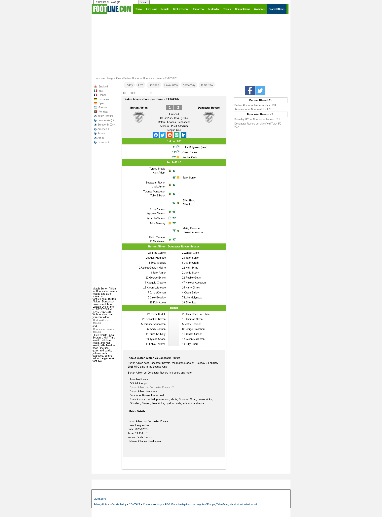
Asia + (101, 133)
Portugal (103, 111)
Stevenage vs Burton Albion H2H (253, 109)
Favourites (171, 84)
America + (103, 129)
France (102, 94)
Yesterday (189, 84)
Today (129, 84)
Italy (100, 90)
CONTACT (134, 504)
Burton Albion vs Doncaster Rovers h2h (152, 387)
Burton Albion (139, 107)
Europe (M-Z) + (106, 124)
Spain (101, 103)
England (103, 86)
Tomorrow (207, 84)
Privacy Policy (101, 504)
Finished (153, 84)
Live (140, 84)
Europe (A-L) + (105, 120)
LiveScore (100, 498)
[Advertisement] (191, 45)
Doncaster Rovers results (103, 330)
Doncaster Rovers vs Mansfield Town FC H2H (258, 125)
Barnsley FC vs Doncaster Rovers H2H (257, 119)
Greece (102, 107)
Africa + (102, 137)
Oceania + (103, 142)
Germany (103, 99)
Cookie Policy (118, 504)
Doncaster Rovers (209, 107)
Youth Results (105, 115)
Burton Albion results (100, 321)
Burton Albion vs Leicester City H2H (255, 105)
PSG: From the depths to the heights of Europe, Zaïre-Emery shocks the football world (211, 504)
